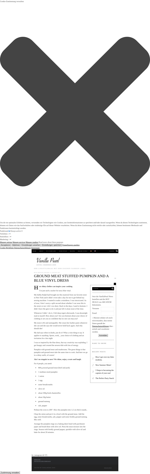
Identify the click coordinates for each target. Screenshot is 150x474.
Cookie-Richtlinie (7, 248)
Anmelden (103, 335)
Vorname (95, 308)
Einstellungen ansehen (31, 245)
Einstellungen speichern (51, 245)
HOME (34, 251)
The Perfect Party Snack (104, 378)
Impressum (35, 248)
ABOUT (41, 251)
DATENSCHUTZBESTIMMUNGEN (42, 461)
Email (94, 313)
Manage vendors (32, 242)
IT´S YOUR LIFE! (51, 251)
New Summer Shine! (103, 365)
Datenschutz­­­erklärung (100, 326)
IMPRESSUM (37, 459)
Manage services (19, 242)
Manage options (6, 242)
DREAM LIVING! (83, 251)
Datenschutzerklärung (22, 248)
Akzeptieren (5, 245)
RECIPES (72, 251)
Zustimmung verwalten (10, 473)
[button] (75, 112)
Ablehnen (16, 245)
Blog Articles (39, 272)
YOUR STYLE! (63, 251)
